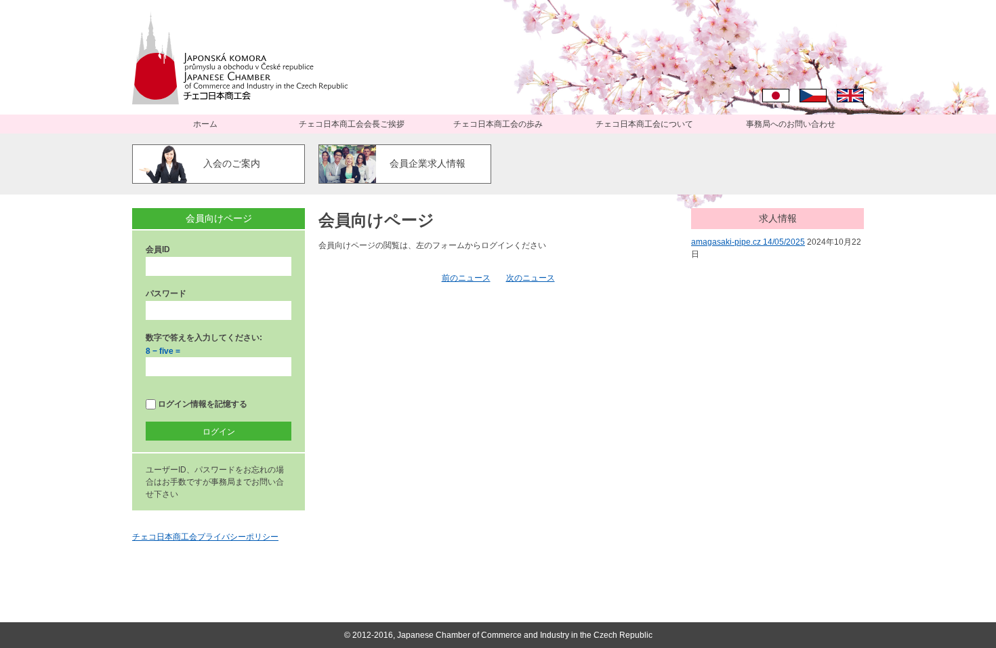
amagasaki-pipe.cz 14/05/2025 (748, 242)
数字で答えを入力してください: (204, 337)
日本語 (775, 95)
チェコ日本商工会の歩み (498, 124)
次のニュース (530, 278)
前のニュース (466, 278)
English (850, 95)
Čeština (813, 95)
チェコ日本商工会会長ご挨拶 (351, 124)
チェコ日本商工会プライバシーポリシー (205, 537)
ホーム (205, 124)
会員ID (158, 249)
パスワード (166, 293)
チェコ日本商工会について (644, 124)
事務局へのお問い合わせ (790, 124)
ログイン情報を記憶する (201, 404)
